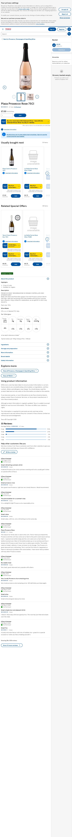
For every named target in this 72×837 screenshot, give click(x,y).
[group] (11, 173)
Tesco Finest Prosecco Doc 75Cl (10, 236)
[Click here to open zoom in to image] (4, 87)
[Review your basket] (54, 45)
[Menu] (3, 29)
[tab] (21, 97)
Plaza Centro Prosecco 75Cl (10, 169)
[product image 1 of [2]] (25, 66)
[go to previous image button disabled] (14, 97)
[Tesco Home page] (8, 29)
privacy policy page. (24, 9)
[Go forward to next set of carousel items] (47, 173)
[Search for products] (69, 34)
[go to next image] (37, 97)
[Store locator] (69, 29)
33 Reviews (17, 107)
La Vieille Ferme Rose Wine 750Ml (31, 169)
